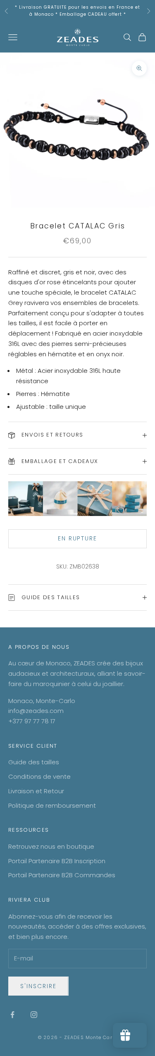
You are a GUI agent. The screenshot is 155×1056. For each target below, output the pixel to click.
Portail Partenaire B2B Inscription (56, 861)
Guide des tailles (33, 762)
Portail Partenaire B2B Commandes (61, 875)
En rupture (78, 538)
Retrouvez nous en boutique (51, 846)
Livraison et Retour (36, 791)
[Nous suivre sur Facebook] (12, 1014)
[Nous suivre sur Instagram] (34, 1014)
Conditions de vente (39, 776)
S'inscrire (38, 986)
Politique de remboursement (52, 805)
